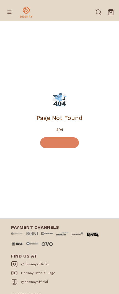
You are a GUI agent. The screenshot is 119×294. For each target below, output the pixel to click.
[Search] (99, 12)
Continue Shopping (59, 142)
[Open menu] (9, 12)
